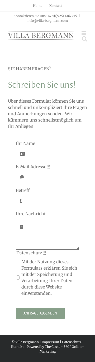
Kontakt (17, 347)
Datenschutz (72, 342)
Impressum (50, 342)
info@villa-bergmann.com (47, 21)
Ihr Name (25, 143)
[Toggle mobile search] (84, 38)
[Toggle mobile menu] (84, 33)
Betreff (23, 190)
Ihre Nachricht (31, 213)
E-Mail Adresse (33, 166)
